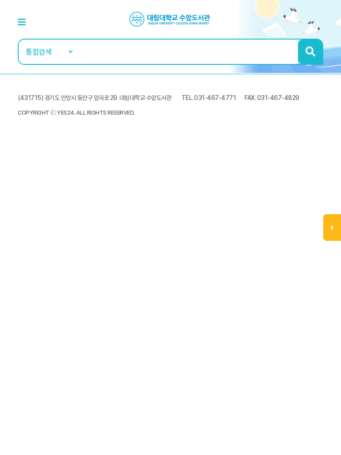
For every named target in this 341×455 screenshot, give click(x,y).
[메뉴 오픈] (332, 227)
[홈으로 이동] (170, 18)
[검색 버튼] (310, 52)
